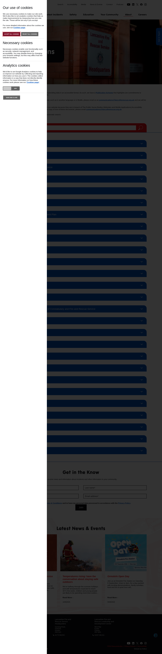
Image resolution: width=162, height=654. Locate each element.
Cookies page (19, 28)
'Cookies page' (32, 82)
